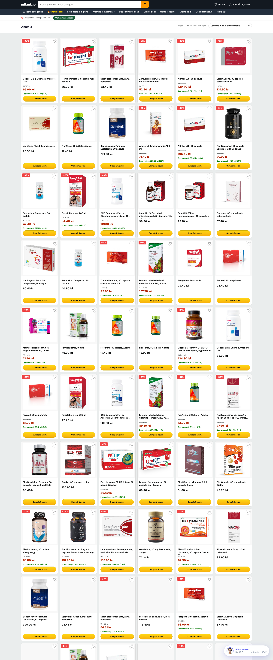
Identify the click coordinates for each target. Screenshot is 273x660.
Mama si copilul (167, 11)
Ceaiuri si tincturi (204, 11)
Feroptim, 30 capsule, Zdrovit (193, 616)
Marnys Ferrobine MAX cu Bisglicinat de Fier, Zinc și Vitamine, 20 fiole (36, 350)
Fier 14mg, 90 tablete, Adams (76, 146)
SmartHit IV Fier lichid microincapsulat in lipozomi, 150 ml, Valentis (155, 216)
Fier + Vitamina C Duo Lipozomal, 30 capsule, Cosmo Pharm (193, 552)
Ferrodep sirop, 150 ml (73, 347)
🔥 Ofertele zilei (55, 11)
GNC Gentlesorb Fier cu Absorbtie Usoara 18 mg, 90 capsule (114, 216)
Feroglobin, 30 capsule (189, 280)
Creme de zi (150, 11)
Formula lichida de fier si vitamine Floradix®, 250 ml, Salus (153, 418)
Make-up (221, 11)
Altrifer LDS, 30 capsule (190, 78)
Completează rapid (64, 18)
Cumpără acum (40, 98)
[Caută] (145, 4)
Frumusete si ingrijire (77, 11)
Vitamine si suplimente (103, 11)
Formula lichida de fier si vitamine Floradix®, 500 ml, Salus (153, 283)
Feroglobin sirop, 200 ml (74, 213)
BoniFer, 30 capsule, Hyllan (75, 482)
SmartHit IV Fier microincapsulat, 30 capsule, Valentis (193, 216)
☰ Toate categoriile (33, 11)
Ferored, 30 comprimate (229, 280)
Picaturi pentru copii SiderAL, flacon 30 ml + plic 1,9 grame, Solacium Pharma (232, 418)
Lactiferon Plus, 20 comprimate (39, 146)
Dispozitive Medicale (129, 11)
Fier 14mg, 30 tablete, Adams (154, 347)
